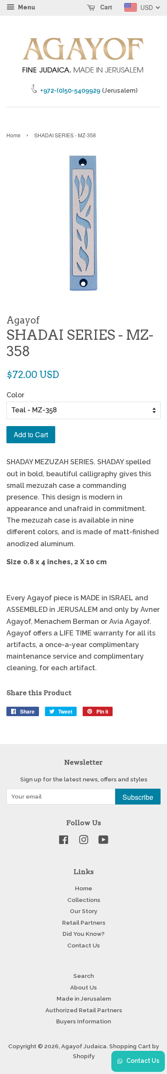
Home (13, 135)
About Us (83, 987)
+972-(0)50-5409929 (70, 90)
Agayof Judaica (84, 1046)
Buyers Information (83, 1021)
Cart (105, 7)
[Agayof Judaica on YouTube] (103, 841)
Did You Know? (83, 933)
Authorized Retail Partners (83, 1010)
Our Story (83, 911)
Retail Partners (83, 922)
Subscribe (137, 797)
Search (83, 975)
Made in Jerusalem (84, 998)
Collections (83, 899)
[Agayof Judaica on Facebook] (64, 841)
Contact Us (83, 945)
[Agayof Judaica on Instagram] (83, 841)
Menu (26, 7)
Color (15, 395)
